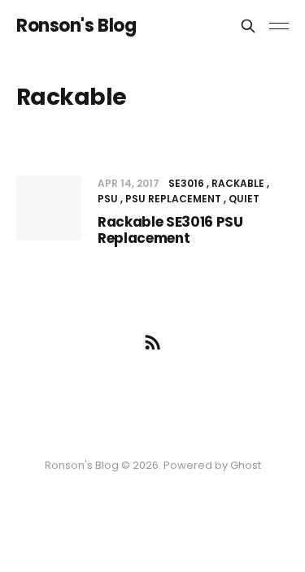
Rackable (237, 183)
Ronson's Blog (76, 26)
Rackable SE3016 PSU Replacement (170, 230)
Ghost (245, 465)
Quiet (244, 199)
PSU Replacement (173, 199)
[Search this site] (248, 26)
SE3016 (186, 183)
